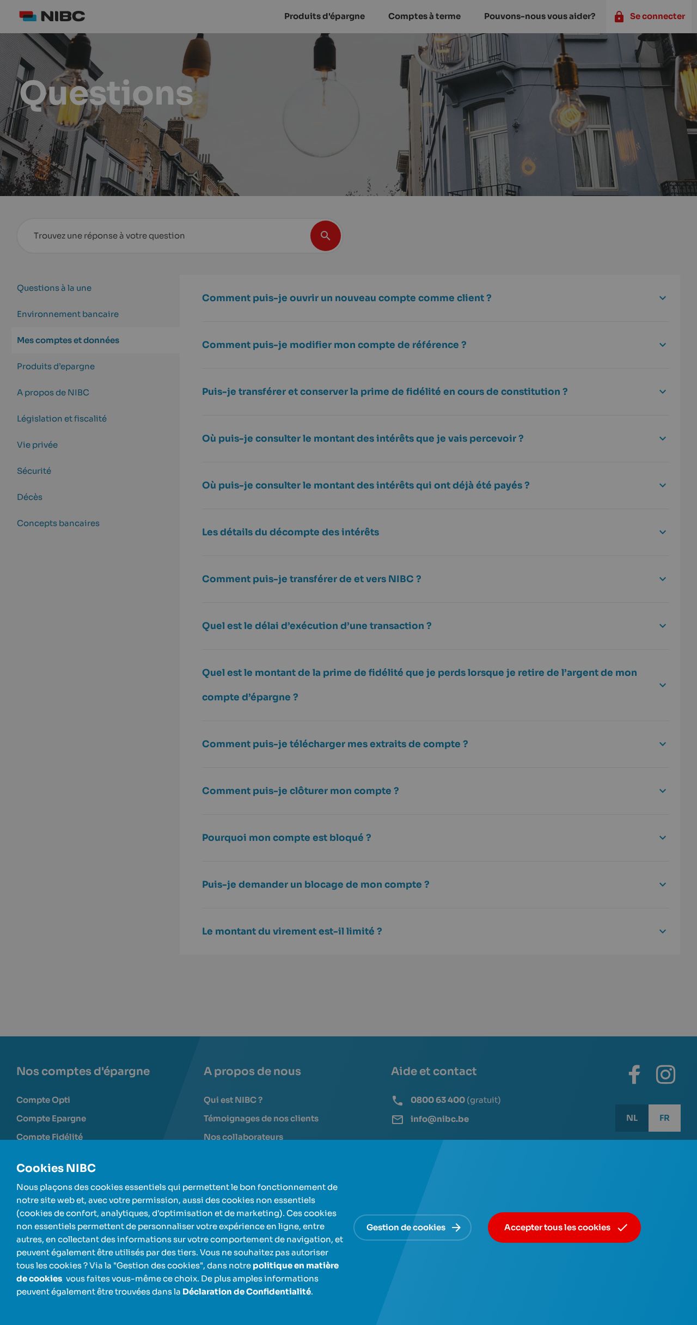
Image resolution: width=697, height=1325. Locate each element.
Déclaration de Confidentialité (246, 1291)
